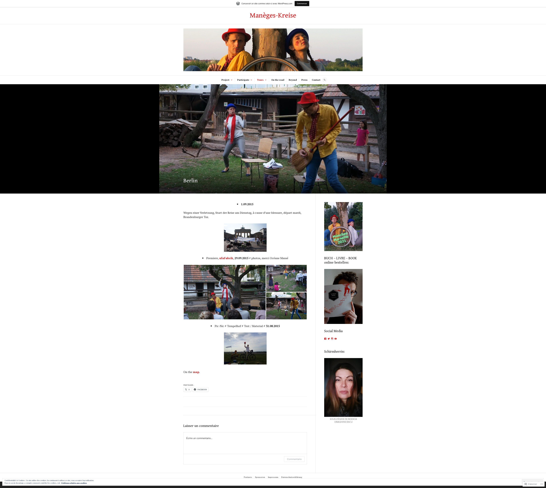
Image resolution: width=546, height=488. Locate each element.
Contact (316, 79)
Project (225, 79)
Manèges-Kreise (273, 15)
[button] (224, 292)
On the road (277, 79)
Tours (260, 79)
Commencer (302, 3)
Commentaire (294, 459)
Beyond (293, 79)
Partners (248, 477)
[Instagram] (332, 339)
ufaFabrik (226, 258)
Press (304, 79)
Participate (243, 79)
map (196, 372)
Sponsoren (260, 477)
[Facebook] (325, 339)
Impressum (273, 477)
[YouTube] (335, 339)
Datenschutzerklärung (291, 477)
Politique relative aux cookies (74, 483)
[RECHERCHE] (324, 80)
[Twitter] (329, 339)
